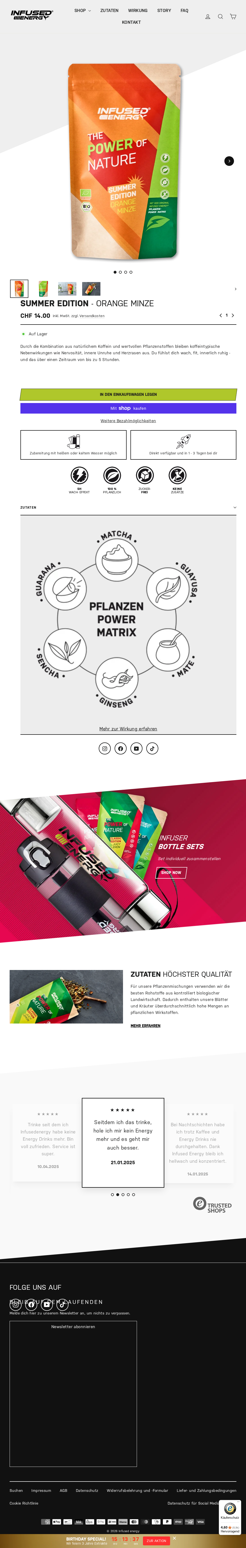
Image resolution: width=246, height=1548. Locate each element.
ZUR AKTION (156, 1541)
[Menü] (238, 1503)
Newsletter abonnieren (73, 1326)
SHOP (80, 10)
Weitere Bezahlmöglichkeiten (128, 420)
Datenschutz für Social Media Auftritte (202, 1503)
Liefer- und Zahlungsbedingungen (206, 1490)
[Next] (229, 161)
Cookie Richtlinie (24, 1503)
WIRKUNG (138, 10)
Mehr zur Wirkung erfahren (128, 728)
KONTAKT (131, 22)
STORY (164, 10)
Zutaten (28, 507)
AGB (63, 1490)
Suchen (16, 1490)
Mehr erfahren (145, 1026)
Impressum (41, 1490)
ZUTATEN (109, 10)
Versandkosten (92, 316)
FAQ (184, 10)
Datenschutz (87, 1490)
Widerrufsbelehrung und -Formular (137, 1490)
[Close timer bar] (174, 1538)
